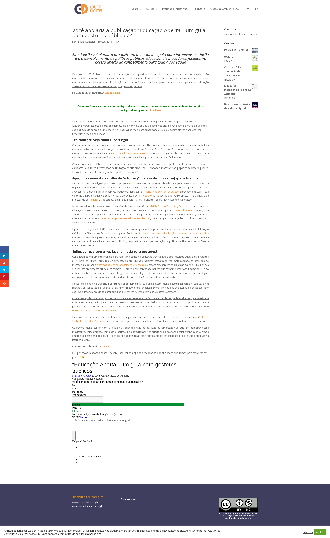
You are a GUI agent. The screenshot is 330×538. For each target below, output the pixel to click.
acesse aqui (112, 92)
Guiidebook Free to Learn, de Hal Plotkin (94, 310)
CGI (201, 317)
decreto (147, 195)
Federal (94, 199)
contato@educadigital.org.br (87, 506)
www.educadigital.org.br (85, 502)
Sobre (134, 9)
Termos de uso (128, 499)
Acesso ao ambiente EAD (224, 9)
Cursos (150, 9)
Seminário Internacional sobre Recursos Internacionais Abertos (173, 233)
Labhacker (78, 321)
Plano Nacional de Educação (162, 191)
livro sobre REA (183, 210)
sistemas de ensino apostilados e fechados (121, 264)
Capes (182, 206)
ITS (206, 317)
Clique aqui (104, 346)
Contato (200, 9)
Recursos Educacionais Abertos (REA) (132, 153)
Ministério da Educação (164, 206)
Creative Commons (96, 321)
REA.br (132, 183)
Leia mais (308, 532)
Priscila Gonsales (86, 41)
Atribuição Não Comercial (238, 518)
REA (117, 41)
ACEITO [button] (320, 532)
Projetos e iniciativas (174, 9)
